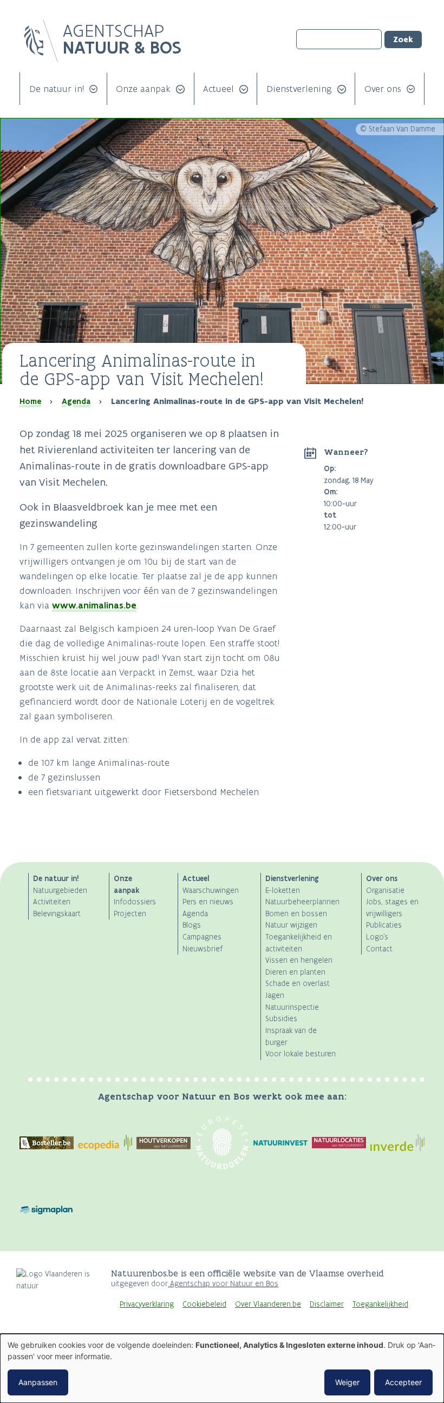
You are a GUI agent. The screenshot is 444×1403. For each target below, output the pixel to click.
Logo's (377, 937)
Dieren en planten (295, 972)
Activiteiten (51, 901)
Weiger (347, 1382)
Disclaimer (327, 1304)
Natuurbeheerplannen (302, 901)
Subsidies (281, 1018)
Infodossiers (135, 901)
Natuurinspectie (292, 1007)
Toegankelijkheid (380, 1304)
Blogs (191, 925)
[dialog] (222, 1368)
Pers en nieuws (207, 901)
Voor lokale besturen (300, 1053)
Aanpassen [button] (37, 1382)
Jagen (274, 995)
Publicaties (384, 925)
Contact (379, 949)
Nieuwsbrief (202, 949)
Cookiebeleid (204, 1304)
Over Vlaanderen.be (268, 1304)
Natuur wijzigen (291, 925)
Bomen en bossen (296, 913)
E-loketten (282, 890)
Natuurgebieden (60, 890)
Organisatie (385, 890)
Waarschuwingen (210, 890)
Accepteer (403, 1382)
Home (30, 401)
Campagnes (201, 937)
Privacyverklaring (147, 1304)
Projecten (130, 913)
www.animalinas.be (94, 605)
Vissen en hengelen (298, 960)
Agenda (76, 401)
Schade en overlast (297, 983)
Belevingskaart (57, 913)
